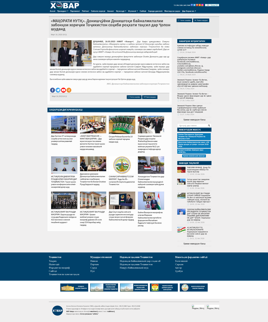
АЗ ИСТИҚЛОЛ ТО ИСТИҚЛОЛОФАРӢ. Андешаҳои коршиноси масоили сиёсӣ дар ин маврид (197, 231)
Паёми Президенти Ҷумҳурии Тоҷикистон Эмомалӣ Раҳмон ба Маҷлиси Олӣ (191, 136)
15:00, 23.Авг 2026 (195, 174)
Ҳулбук (179, 271)
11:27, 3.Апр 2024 (185, 114)
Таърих (53, 261)
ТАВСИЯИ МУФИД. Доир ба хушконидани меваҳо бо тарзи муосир (198, 169)
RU (178, 5)
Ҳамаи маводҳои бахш (194, 119)
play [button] (208, 5)
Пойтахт (85, 11)
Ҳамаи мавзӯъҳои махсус (194, 156)
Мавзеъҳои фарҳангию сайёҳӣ (191, 257)
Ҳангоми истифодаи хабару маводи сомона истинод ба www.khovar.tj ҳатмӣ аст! (193, 47)
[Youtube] (63, 90)
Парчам (94, 264)
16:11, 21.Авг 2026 (195, 238)
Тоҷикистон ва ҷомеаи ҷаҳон (64, 274)
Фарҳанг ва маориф (59, 268)
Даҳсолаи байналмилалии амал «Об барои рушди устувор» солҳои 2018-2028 (193, 144)
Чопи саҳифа (184, 20)
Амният (110, 11)
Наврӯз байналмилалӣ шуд (134, 268)
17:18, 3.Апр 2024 (185, 101)
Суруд (93, 268)
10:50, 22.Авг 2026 (195, 222)
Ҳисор (178, 268)
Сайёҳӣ (143, 11)
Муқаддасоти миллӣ (101, 257)
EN (181, 5)
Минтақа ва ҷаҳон (172, 11)
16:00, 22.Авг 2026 (195, 204)
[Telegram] (58, 90)
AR (185, 5)
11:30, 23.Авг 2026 (195, 188)
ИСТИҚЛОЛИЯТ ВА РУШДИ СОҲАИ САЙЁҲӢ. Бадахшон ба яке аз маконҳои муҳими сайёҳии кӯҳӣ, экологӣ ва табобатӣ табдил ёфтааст (199, 197)
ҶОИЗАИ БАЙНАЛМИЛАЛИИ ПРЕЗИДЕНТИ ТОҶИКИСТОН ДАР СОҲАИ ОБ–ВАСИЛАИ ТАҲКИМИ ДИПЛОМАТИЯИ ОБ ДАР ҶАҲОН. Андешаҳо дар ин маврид (199, 214)
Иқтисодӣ (54, 264)
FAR (188, 5)
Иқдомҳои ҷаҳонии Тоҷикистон (136, 257)
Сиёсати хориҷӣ (98, 11)
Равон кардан (201, 20)
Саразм (179, 264)
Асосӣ (52, 11)
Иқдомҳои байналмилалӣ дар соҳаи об (140, 261)
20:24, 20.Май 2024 (186, 52)
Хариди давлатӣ (155, 11)
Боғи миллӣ (181, 261)
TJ (175, 5)
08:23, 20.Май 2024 (186, 75)
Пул (92, 271)
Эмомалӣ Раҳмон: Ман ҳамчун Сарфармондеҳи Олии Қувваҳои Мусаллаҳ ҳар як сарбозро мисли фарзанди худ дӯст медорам (192, 108)
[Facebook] (52, 90)
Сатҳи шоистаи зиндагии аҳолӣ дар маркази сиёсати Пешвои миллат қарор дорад (198, 182)
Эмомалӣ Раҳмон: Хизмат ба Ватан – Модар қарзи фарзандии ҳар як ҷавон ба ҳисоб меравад (194, 95)
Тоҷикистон (55, 257)
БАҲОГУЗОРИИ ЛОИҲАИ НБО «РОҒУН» (190, 151)
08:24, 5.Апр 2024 (185, 89)
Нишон (94, 261)
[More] (68, 90)
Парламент (75, 11)
